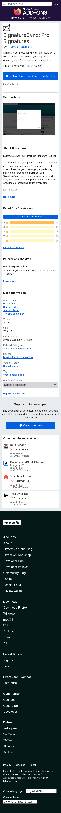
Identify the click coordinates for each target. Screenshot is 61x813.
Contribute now (32, 425)
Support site (10, 307)
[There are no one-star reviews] (32, 240)
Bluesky (8, 746)
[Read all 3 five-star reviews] (32, 222)
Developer (10, 711)
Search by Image (20, 476)
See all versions (12, 366)
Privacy (7, 764)
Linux (6, 637)
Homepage (9, 303)
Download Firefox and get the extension (30, 76)
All (5, 643)
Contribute (10, 705)
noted (33, 771)
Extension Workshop (17, 555)
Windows (9, 613)
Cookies (20, 764)
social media (17, 374)
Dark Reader (18, 445)
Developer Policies (15, 567)
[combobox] (27, 4)
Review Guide (12, 590)
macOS (8, 619)
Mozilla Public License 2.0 (18, 357)
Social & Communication (17, 348)
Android (8, 631)
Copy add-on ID (15, 313)
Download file (10, 83)
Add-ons (9, 537)
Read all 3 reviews (13, 247)
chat (5, 374)
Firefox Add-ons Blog (17, 549)
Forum (7, 579)
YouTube (9, 734)
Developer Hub (13, 561)
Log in (56, 4)
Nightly (8, 660)
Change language (12, 791)
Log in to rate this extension (30, 216)
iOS (5, 625)
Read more (9, 196)
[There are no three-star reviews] (32, 231)
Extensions (17, 17)
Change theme (11, 797)
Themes (32, 17)
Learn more (9, 281)
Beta (6, 666)
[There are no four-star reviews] (32, 227)
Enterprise (10, 683)
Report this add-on (14, 393)
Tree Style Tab (19, 493)
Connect (9, 699)
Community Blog (14, 573)
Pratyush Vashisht (19, 46)
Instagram (10, 728)
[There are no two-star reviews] (32, 236)
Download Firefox (15, 607)
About (7, 543)
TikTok (8, 740)
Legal (33, 764)
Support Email (11, 310)
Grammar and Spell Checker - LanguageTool (28, 464)
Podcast (9, 752)
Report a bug (12, 584)
